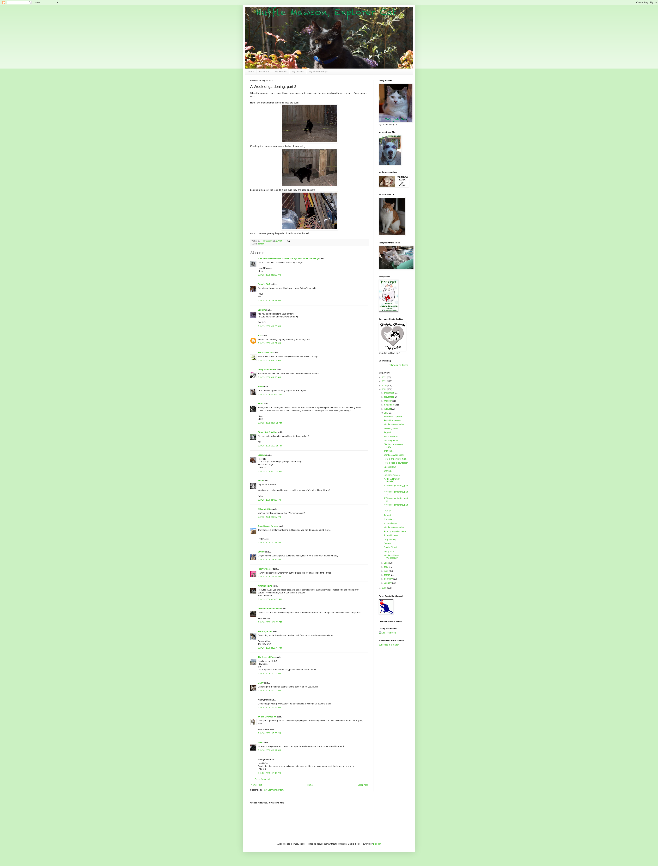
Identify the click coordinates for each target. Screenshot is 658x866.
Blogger (376, 844)
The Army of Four (266, 657)
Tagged (387, 432)
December (389, 393)
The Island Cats (265, 352)
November (389, 397)
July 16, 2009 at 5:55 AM (269, 733)
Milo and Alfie (264, 509)
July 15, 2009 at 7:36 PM (269, 543)
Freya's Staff (264, 284)
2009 (384, 389)
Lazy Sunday (390, 539)
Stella (260, 403)
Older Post (363, 785)
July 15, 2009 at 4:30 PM (269, 500)
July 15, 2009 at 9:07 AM (269, 343)
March (387, 575)
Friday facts (389, 519)
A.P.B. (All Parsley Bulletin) (392, 480)
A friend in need (391, 535)
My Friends (281, 71)
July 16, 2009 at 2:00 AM (269, 690)
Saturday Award (391, 440)
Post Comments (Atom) (273, 790)
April (386, 571)
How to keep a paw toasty (396, 463)
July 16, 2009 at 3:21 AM (269, 708)
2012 (384, 377)
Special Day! (390, 467)
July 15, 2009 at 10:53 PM (270, 599)
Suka (260, 481)
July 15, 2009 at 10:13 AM (270, 394)
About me (264, 71)
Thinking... (388, 451)
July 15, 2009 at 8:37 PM (269, 559)
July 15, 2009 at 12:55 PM (270, 471)
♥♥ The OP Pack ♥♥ (267, 717)
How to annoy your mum (395, 459)
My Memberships (318, 71)
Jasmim (262, 310)
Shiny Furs (389, 551)
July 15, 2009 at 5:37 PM (269, 517)
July (386, 413)
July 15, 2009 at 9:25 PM (269, 576)
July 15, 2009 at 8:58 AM (269, 300)
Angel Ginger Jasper (268, 526)
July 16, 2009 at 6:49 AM (269, 750)
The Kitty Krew (265, 631)
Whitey (261, 552)
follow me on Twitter (398, 365)
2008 (384, 588)
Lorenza (262, 455)
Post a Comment (262, 779)
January (388, 583)
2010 (384, 385)
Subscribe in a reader (389, 645)
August (387, 409)
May (386, 567)
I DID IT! (387, 511)
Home (250, 71)
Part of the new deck (393, 420)
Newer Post (256, 785)
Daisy (261, 683)
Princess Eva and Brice (269, 608)
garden (261, 244)
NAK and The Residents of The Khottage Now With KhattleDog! (288, 258)
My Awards (298, 71)
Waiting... (388, 471)
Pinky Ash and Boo (267, 369)
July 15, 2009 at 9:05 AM (269, 326)
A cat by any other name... (396, 531)
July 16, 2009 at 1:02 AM (269, 673)
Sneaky (387, 543)
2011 (384, 381)
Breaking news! (391, 428)
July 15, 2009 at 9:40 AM (269, 377)
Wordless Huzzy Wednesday (391, 556)
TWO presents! (391, 436)
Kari (260, 335)
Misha (261, 386)
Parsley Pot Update (393, 416)
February (388, 579)
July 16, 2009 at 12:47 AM (270, 648)
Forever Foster (265, 569)
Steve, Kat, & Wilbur (267, 432)
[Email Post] (288, 241)
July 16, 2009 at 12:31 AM (270, 622)
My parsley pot (390, 523)
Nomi (260, 742)
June (386, 563)
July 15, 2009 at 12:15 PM (270, 446)
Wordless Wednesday (394, 424)
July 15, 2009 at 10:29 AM (270, 423)
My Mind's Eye (265, 586)
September (389, 405)
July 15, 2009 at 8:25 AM (269, 275)
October (388, 401)
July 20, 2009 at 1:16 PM (269, 773)
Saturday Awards (392, 475)
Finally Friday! (390, 547)
